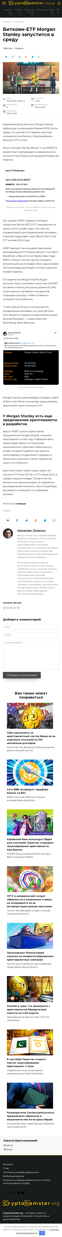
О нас (6, 1168)
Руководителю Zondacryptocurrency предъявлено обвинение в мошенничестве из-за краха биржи (30, 1116)
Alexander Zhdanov (31, 530)
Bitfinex (8, 1149)
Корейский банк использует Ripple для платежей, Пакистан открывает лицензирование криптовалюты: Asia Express (30, 844)
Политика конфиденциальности (21, 1172)
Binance (8, 1145)
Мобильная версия (13, 1176)
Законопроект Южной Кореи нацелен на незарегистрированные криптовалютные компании (30, 956)
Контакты (8, 1164)
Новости (11, 88)
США (7, 510)
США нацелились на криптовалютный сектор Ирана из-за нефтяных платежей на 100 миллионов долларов (31, 738)
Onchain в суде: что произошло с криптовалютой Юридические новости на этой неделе (28, 1009)
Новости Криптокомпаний (20, 1140)
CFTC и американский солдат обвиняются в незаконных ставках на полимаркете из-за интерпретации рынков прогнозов (29, 901)
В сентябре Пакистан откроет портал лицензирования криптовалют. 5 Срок (26, 1063)
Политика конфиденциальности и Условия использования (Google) (26, 1182)
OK (42, 1233)
